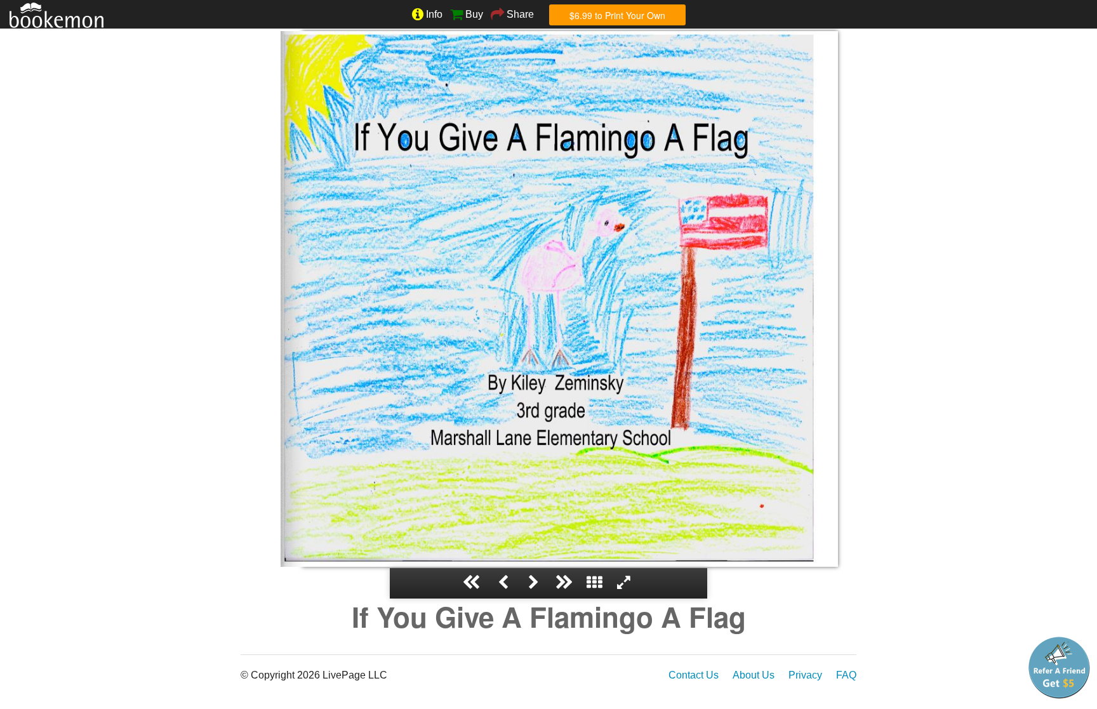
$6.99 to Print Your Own (617, 15)
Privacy (805, 675)
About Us (754, 675)
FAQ (846, 675)
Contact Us (693, 675)
